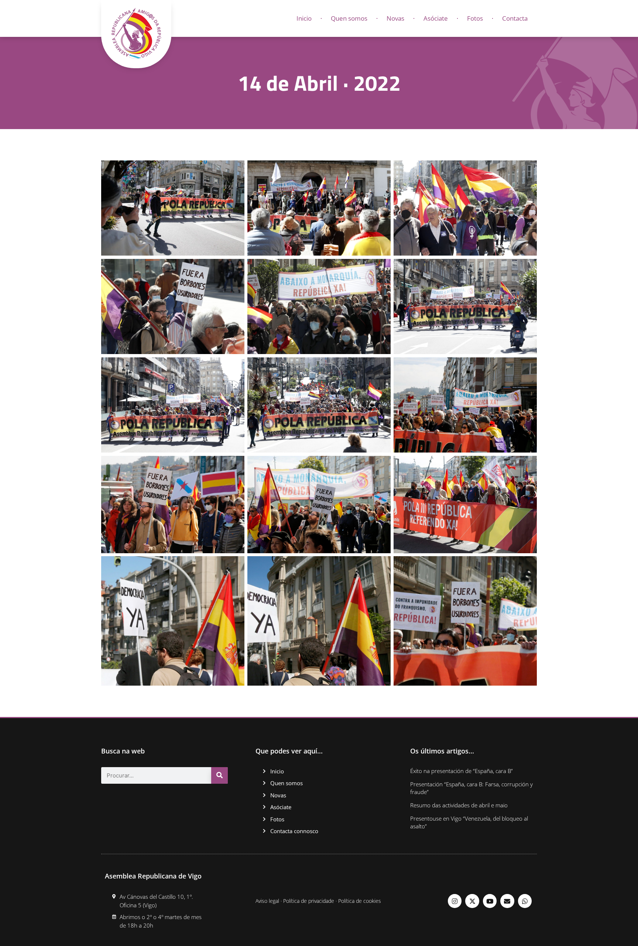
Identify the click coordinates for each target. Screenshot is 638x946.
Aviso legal (267, 900)
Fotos (475, 18)
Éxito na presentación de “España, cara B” (461, 771)
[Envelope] (507, 901)
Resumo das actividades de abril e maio (459, 805)
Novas (395, 18)
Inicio (304, 18)
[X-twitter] (472, 901)
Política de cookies (359, 900)
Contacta (515, 18)
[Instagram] (455, 901)
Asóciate (435, 18)
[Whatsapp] (525, 901)
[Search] (219, 775)
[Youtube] (490, 901)
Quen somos (349, 18)
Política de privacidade (308, 900)
